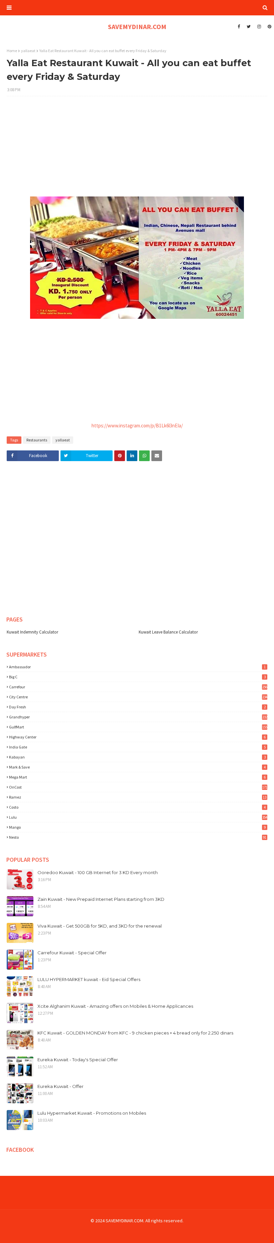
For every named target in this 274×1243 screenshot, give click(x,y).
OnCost (138, 787)
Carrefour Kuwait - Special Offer (72, 952)
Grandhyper (138, 716)
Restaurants (36, 439)
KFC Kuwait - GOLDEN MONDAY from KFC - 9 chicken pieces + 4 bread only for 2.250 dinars (135, 1032)
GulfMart (138, 726)
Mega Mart (137, 777)
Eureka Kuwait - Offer (60, 1086)
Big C (137, 676)
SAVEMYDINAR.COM (137, 26)
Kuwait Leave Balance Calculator (168, 632)
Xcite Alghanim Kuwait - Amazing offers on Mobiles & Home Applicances (115, 1006)
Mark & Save (137, 767)
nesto (137, 837)
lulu (138, 817)
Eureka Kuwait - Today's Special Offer (77, 1059)
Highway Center (137, 736)
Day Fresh (137, 706)
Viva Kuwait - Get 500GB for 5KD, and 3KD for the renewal (99, 926)
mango (137, 827)
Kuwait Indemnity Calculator (32, 632)
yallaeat (28, 50)
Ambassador (137, 666)
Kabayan (137, 756)
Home (12, 50)
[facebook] (239, 26)
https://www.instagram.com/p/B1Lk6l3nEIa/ (137, 425)
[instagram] (259, 26)
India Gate (137, 746)
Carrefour (138, 686)
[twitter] (248, 26)
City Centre (138, 696)
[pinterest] (268, 26)
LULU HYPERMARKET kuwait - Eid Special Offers (88, 979)
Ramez (137, 797)
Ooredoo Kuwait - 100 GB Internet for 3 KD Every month (97, 872)
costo (137, 807)
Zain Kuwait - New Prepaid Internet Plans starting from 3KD (100, 899)
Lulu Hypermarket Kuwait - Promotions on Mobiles (91, 1113)
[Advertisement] (137, 149)
